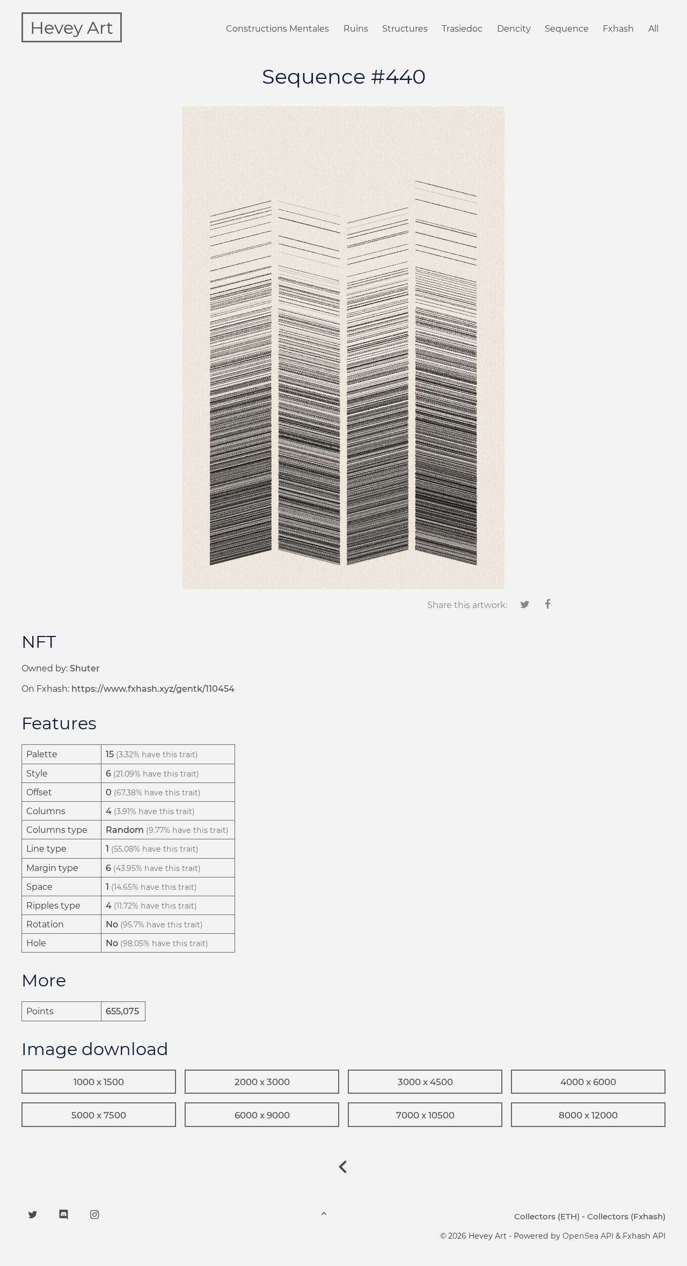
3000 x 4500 (425, 1082)
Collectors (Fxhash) (626, 1216)
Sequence (567, 29)
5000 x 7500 (98, 1115)
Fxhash (618, 29)
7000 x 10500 (425, 1115)
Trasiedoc (462, 29)
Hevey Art (71, 27)
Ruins (356, 29)
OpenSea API (587, 1236)
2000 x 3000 (262, 1082)
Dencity (514, 29)
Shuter (85, 668)
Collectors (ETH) (547, 1216)
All (653, 29)
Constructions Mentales (277, 29)
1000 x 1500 (99, 1082)
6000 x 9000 (262, 1115)
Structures (405, 29)
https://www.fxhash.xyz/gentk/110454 (153, 689)
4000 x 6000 (588, 1082)
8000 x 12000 (588, 1115)
